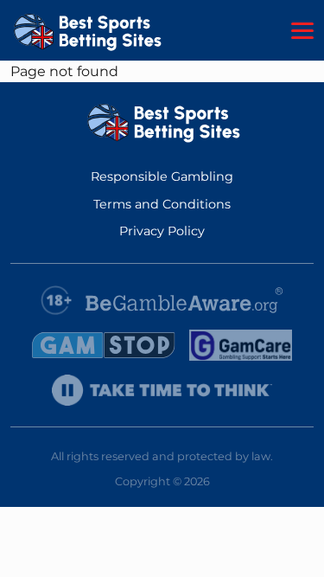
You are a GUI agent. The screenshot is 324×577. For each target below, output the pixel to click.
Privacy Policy (162, 231)
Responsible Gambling (162, 176)
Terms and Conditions (162, 204)
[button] (302, 31)
